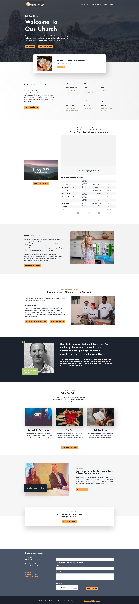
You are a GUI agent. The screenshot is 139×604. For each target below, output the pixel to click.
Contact (112, 4)
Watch (109, 181)
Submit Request (92, 589)
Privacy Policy (96, 601)
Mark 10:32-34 (95, 170)
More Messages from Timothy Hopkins (89, 172)
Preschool (93, 4)
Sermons (99, 4)
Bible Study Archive (31, 574)
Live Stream (79, 61)
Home (81, 4)
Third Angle (87, 601)
